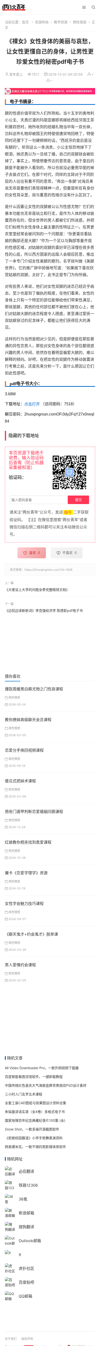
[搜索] (93, 7)
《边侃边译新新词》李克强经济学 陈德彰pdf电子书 (44, 610)
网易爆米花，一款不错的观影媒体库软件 (35, 1147)
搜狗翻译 (26, 1226)
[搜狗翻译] (10, 1226)
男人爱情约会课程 (20, 964)
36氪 (23, 1199)
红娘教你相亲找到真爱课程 (28, 842)
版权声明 (27, 1339)
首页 (25, 22)
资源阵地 (42, 22)
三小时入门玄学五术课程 (23, 1094)
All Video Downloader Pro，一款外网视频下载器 (42, 1068)
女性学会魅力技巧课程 (24, 903)
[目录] (84, 7)
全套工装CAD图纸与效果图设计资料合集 (35, 1103)
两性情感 (79, 22)
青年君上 (16, 74)
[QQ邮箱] (10, 1296)
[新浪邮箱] (10, 1212)
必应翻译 (26, 1171)
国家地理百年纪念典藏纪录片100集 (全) (35, 1120)
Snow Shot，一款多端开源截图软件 (32, 1129)
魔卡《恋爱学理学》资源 (26, 872)
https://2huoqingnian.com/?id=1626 (48, 569)
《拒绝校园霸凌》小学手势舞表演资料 (34, 1138)
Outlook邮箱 (30, 1240)
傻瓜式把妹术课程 (20, 780)
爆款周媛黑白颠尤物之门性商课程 (34, 689)
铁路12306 (28, 1185)
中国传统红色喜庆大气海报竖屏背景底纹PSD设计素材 (45, 1085)
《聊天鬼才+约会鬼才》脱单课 (31, 934)
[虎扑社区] (10, 1268)
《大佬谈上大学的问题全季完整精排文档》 (37, 589)
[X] (8, 1252)
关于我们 (11, 1339)
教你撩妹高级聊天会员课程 (28, 719)
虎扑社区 (26, 1268)
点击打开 (32, 404)
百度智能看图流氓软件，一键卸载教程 (34, 1077)
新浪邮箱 (26, 1212)
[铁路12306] (10, 1187)
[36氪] (10, 1199)
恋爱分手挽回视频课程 (24, 750)
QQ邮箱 (25, 1296)
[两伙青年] (13, 7)
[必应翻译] (10, 1171)
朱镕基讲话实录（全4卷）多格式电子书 (35, 1112)
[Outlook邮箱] (10, 1243)
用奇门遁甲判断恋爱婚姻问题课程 (34, 811)
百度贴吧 (26, 1282)
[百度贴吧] (10, 1282)
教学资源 (60, 22)
